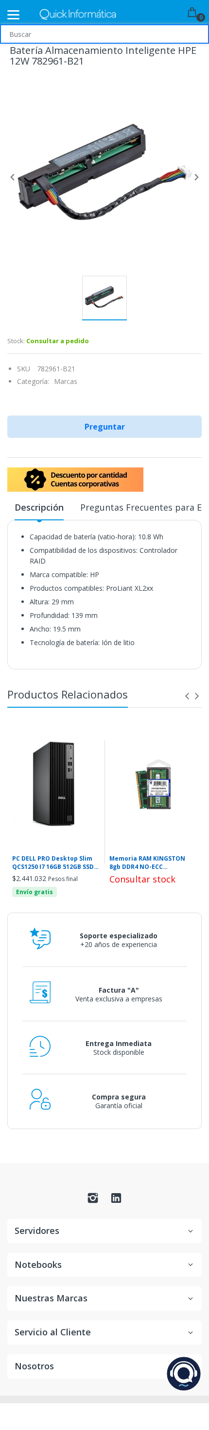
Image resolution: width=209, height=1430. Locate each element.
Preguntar (105, 426)
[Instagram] (93, 1200)
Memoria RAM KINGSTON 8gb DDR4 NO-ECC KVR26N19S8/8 (147, 863)
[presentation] (187, 696)
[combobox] (104, 34)
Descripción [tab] (39, 507)
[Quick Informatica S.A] (77, 15)
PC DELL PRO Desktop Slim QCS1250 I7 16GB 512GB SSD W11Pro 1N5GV (53, 863)
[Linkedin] (116, 1200)
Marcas (65, 381)
